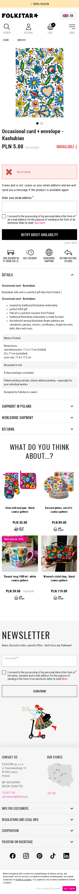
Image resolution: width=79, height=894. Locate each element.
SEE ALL (51, 793)
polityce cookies (23, 879)
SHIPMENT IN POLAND (16, 406)
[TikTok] (53, 857)
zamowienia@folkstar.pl (15, 796)
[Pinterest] (39, 857)
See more (40, 222)
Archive (22, 40)
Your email (10, 658)
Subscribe (39, 691)
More (64, 678)
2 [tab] (41, 123)
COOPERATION (10, 831)
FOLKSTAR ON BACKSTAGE (17, 842)
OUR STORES (54, 757)
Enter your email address (17, 198)
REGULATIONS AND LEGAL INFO (20, 820)
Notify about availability (39, 234)
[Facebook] (13, 857)
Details (7, 274)
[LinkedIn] (66, 857)
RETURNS (8, 429)
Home (6, 40)
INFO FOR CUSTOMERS (15, 808)
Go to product (20, 501)
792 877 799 (8, 792)
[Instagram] (26, 857)
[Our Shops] (60, 786)
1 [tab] (37, 123)
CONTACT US (9, 757)
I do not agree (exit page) (48, 888)
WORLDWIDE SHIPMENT (17, 417)
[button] (7, 29)
